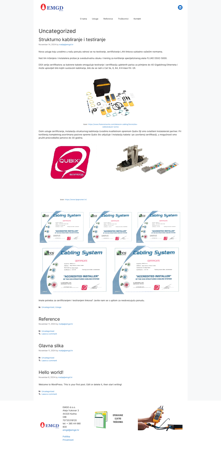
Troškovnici (123, 19)
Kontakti (137, 19)
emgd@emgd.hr (71, 430)
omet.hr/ (83, 199)
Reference (108, 19)
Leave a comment (49, 334)
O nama (83, 19)
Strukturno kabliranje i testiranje (72, 39)
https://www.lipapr (72, 199)
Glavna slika (51, 345)
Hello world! (51, 372)
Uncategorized (48, 307)
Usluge (95, 19)
